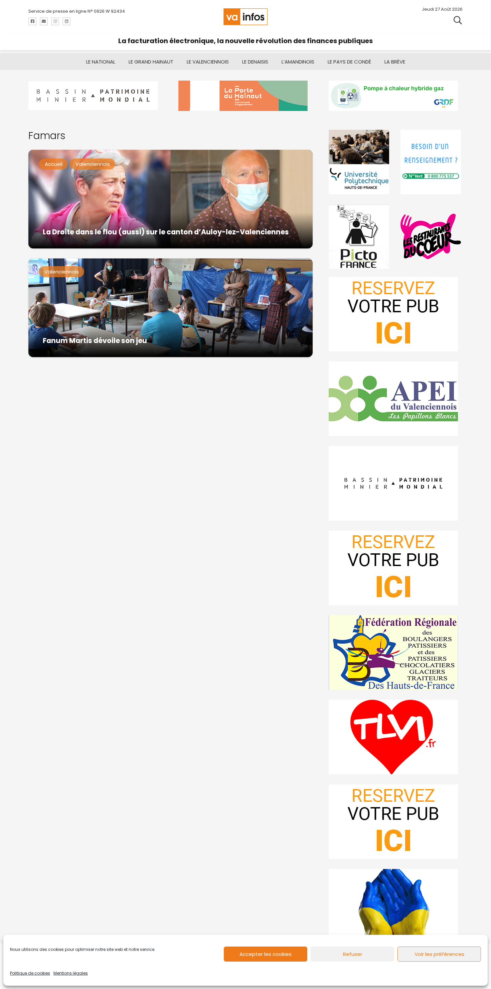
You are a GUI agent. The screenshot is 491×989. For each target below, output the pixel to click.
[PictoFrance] (360, 236)
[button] (458, 20)
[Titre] (32, 21)
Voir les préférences (439, 954)
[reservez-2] (396, 568)
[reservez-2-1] (396, 314)
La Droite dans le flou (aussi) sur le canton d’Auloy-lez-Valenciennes (166, 232)
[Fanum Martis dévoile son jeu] (170, 307)
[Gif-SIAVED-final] (431, 162)
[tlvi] (396, 737)
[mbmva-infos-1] (396, 483)
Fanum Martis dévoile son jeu (95, 340)
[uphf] (360, 162)
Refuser (352, 954)
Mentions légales (70, 973)
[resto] (431, 236)
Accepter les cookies (265, 954)
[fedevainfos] (396, 652)
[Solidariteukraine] (396, 906)
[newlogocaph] (245, 96)
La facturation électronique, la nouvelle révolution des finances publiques (245, 40)
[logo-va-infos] (245, 16)
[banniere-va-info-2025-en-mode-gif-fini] (396, 96)
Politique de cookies (30, 973)
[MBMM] (95, 96)
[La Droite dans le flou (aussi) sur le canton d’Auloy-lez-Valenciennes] (170, 199)
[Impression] (396, 398)
